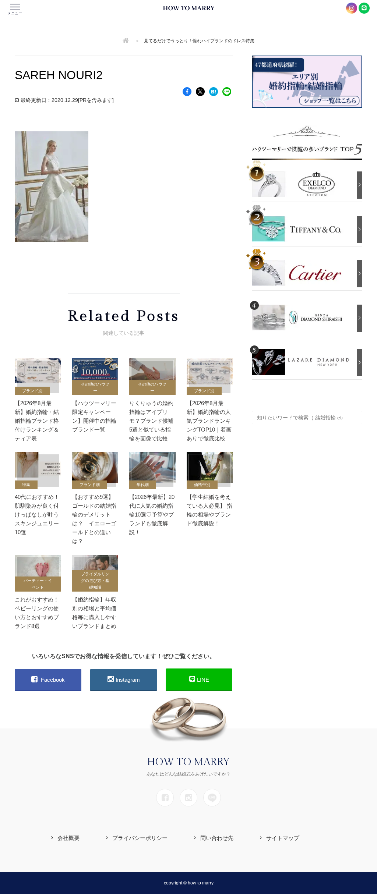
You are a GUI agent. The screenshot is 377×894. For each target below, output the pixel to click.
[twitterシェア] (200, 91)
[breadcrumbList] (126, 40)
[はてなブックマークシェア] (213, 91)
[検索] (355, 414)
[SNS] (165, 797)
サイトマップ (282, 838)
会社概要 (68, 838)
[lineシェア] (227, 91)
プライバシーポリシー (140, 838)
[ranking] (302, 184)
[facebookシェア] (187, 91)
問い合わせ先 (216, 838)
